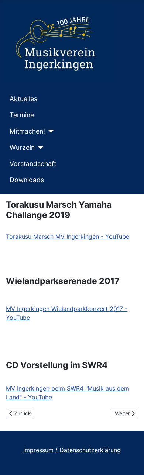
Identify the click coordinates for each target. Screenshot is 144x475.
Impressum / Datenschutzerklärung (72, 450)
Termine (22, 115)
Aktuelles (23, 99)
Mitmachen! (27, 131)
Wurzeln (22, 147)
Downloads (27, 180)
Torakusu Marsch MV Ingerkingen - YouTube (67, 236)
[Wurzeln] (39, 147)
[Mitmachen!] (49, 131)
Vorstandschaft (33, 163)
